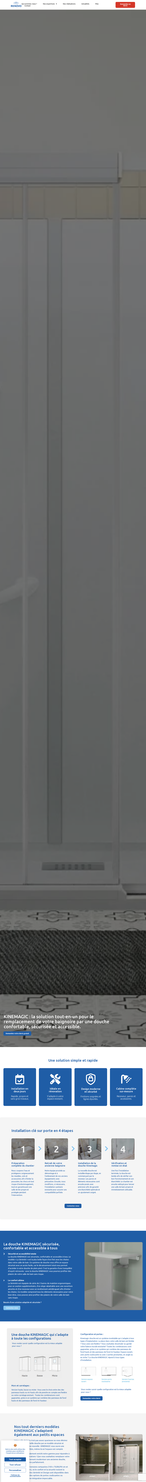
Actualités (85, 4)
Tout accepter (15, 1459)
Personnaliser (15, 1470)
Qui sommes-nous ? (29, 4)
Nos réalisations (69, 4)
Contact (27, 6)
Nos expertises (49, 4)
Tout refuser (15, 1465)
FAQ (96, 4)
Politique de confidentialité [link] (15, 1475)
